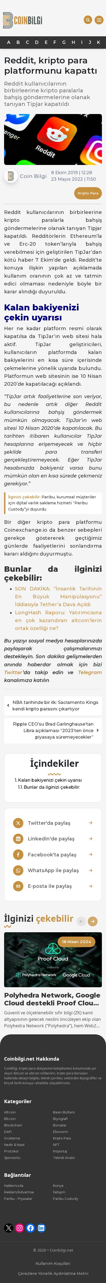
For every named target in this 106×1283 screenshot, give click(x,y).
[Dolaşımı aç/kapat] (99, 20)
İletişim (59, 1192)
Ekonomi (60, 1132)
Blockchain (13, 1125)
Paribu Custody (65, 1199)
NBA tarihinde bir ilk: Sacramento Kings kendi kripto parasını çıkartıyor (55, 706)
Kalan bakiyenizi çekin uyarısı (50, 780)
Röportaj (60, 1151)
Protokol (11, 1151)
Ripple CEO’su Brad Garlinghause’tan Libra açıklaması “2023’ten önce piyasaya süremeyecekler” (53, 731)
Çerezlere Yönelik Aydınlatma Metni (53, 1273)
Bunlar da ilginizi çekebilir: (52, 787)
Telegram (90, 672)
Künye (58, 1186)
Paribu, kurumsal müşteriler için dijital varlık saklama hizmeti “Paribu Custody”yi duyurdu (52, 503)
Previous (79, 921)
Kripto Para (88, 193)
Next (90, 921)
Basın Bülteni (64, 1112)
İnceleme (12, 1138)
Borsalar (60, 1125)
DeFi (8, 1132)
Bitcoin (10, 1119)
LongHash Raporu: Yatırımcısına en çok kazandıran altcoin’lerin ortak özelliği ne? (58, 621)
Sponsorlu (12, 1158)
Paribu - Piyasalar (18, 1199)
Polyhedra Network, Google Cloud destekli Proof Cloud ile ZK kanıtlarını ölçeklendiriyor (52, 999)
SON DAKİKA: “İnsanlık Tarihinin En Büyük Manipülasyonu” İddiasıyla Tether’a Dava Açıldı (58, 597)
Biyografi (60, 1119)
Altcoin (10, 1112)
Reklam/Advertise (19, 1192)
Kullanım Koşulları (53, 1263)
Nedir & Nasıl (14, 1145)
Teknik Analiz (64, 1158)
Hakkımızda (13, 1186)
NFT (56, 1145)
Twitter (13, 672)
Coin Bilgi (33, 176)
